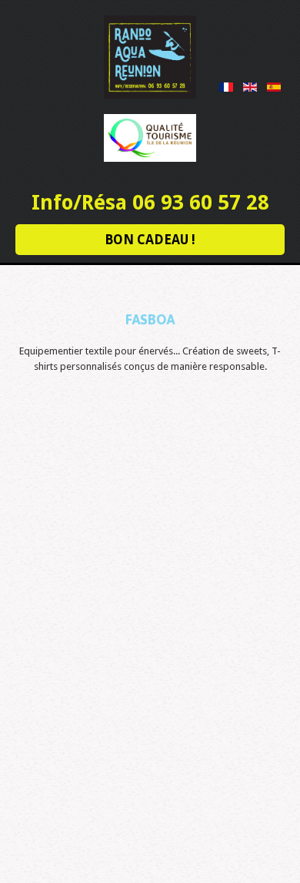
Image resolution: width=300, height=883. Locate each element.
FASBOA (150, 319)
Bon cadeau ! (150, 239)
